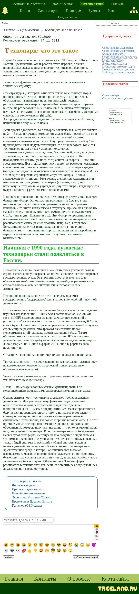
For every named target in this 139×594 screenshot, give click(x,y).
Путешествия (92, 3)
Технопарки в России (26, 481)
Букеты (94, 10)
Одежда (117, 3)
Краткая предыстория (27, 489)
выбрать (9, 557)
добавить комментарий (86, 557)
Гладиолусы (67, 16)
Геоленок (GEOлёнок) (27, 505)
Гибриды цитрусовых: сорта (118, 66)
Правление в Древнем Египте (32, 501)
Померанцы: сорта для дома (118, 69)
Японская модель (23, 485)
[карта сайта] (134, 10)
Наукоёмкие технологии (28, 493)
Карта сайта (115, 578)
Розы (111, 10)
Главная (9, 30)
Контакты (45, 578)
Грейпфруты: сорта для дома (118, 72)
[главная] (5, 10)
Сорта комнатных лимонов (118, 47)
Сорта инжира (110, 95)
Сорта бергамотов (112, 59)
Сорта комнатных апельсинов (119, 56)
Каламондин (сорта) (113, 53)
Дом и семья (63, 3)
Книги (25, 10)
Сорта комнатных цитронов (118, 50)
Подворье (73, 10)
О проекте (79, 578)
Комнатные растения (28, 3)
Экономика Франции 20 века (31, 497)
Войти (5, 23)
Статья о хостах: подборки (117, 98)
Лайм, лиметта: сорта (114, 63)
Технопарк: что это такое (63, 30)
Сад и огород (48, 10)
